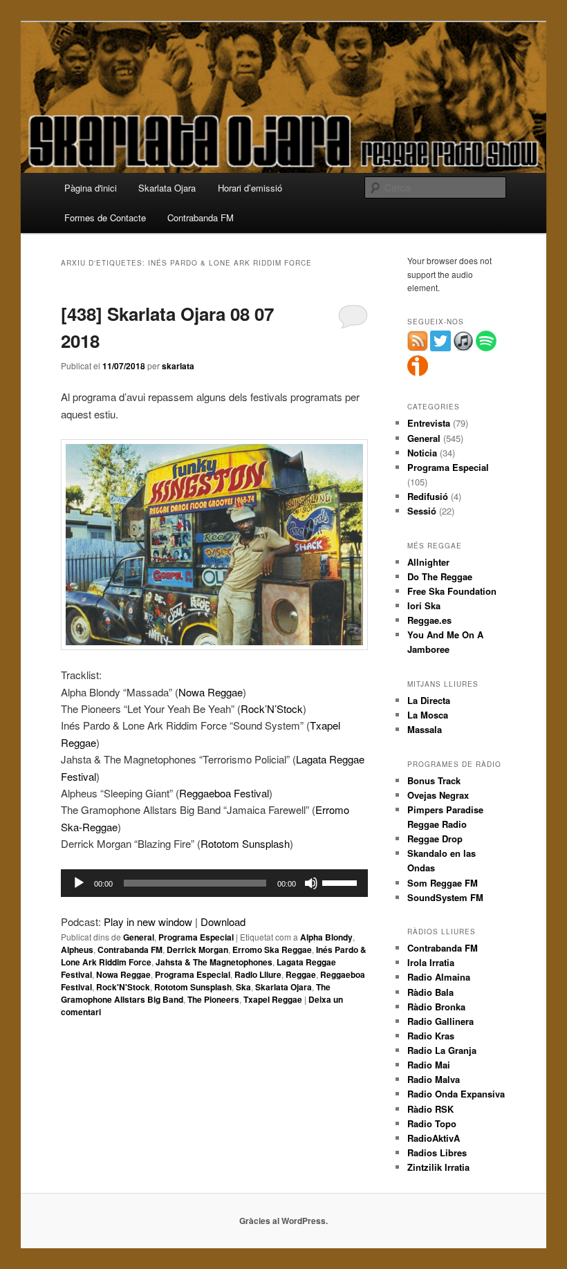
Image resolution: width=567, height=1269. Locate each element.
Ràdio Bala (430, 992)
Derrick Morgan (197, 949)
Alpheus (77, 949)
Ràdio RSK (430, 1108)
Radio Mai (428, 1064)
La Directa (428, 700)
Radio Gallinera (440, 1021)
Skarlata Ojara (167, 187)
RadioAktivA (433, 1138)
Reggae (301, 974)
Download (223, 921)
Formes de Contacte (105, 217)
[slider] (341, 881)
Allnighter (428, 561)
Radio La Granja (441, 1050)
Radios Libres (437, 1152)
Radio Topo (431, 1123)
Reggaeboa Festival (224, 793)
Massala (424, 729)
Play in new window (148, 921)
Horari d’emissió (250, 187)
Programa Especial (196, 937)
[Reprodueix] (79, 883)
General (138, 937)
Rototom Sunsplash (245, 843)
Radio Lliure (257, 974)
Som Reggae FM (442, 882)
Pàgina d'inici (90, 187)
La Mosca (427, 714)
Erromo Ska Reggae (272, 949)
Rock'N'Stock (123, 987)
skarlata (178, 366)
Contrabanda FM (200, 217)
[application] (214, 883)
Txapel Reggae (272, 999)
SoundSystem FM (445, 897)
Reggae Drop (435, 838)
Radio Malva (433, 1079)
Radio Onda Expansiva (456, 1093)
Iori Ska (423, 605)
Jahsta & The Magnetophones (214, 962)
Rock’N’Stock (272, 708)
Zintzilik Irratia (438, 1167)
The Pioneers (213, 999)
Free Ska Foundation (451, 591)
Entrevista (428, 422)
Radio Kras (430, 1035)
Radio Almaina (438, 976)
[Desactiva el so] (311, 883)
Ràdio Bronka (436, 1006)
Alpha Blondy (326, 937)
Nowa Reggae (210, 692)
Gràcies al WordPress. (283, 1220)
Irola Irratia (430, 962)
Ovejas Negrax (438, 795)
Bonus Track (434, 780)
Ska (243, 987)
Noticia (422, 452)
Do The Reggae (439, 576)
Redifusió (427, 496)
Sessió (421, 510)
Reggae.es (429, 620)
